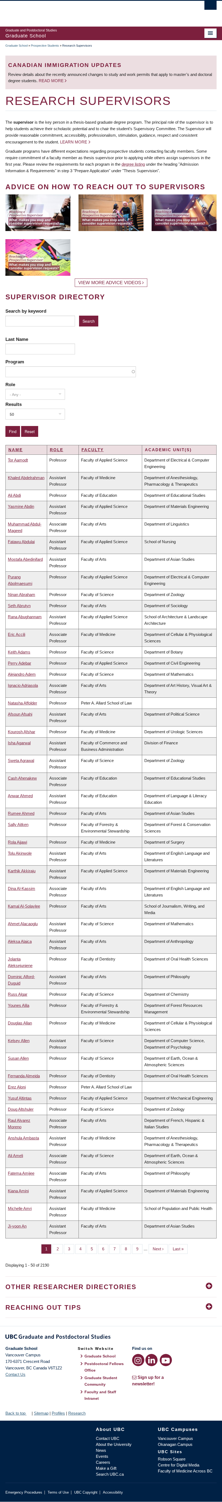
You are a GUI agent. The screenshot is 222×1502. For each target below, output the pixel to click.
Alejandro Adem (22, 674)
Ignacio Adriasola (23, 685)
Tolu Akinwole (20, 853)
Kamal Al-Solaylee (24, 906)
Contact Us (15, 1374)
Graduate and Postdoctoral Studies (111, 1337)
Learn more (73, 142)
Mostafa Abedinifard (25, 559)
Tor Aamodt (18, 460)
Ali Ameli (15, 1155)
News (101, 1450)
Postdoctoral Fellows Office (104, 1367)
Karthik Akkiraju (21, 871)
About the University (114, 1444)
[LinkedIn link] (151, 1360)
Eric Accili (16, 634)
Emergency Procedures (23, 1492)
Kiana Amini (18, 1191)
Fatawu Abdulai (21, 541)
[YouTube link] (166, 1360)
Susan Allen (18, 1058)
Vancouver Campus (175, 1438)
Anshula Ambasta (23, 1138)
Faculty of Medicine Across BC (185, 1471)
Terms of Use (58, 1492)
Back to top (16, 1413)
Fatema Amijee (21, 1173)
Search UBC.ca (110, 1474)
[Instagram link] (138, 1360)
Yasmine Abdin (21, 506)
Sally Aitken (18, 824)
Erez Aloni (17, 1087)
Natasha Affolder (22, 703)
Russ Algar (17, 994)
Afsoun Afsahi (20, 714)
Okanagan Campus (175, 1444)
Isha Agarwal (19, 743)
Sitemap (41, 1413)
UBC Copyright (85, 1492)
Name (15, 449)
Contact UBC (107, 1438)
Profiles (58, 1413)
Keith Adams (19, 652)
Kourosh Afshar (21, 731)
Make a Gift (106, 1468)
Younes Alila (18, 1005)
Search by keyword (25, 311)
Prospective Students (45, 45)
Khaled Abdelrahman (26, 477)
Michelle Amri (20, 1208)
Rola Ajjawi (17, 842)
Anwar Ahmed (20, 795)
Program (14, 361)
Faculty (92, 449)
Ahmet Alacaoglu (23, 923)
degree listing (133, 164)
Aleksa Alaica (20, 941)
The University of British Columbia (95, 11)
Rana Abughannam (25, 616)
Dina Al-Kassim (21, 888)
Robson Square (171, 1459)
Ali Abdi (14, 495)
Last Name (16, 339)
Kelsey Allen (19, 1040)
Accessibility (113, 1492)
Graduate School (16, 45)
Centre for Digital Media (178, 1465)
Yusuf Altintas (20, 1098)
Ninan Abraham (21, 594)
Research (77, 1413)
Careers (103, 1462)
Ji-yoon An (17, 1226)
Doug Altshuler (21, 1109)
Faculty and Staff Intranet (100, 1395)
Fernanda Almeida (24, 1076)
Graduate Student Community (100, 1381)
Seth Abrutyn (19, 605)
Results (13, 404)
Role (10, 384)
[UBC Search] (210, 7)
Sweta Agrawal (21, 760)
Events (102, 1456)
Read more (52, 80)
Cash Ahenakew (22, 778)
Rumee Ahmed (21, 813)
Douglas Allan (20, 1023)
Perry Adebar (19, 663)
